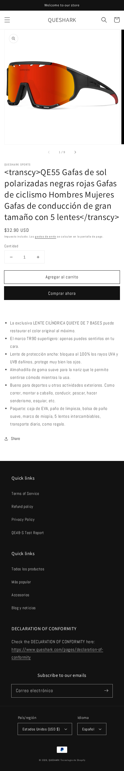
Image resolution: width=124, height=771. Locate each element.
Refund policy (22, 506)
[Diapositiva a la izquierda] (49, 152)
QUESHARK (54, 760)
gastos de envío (45, 236)
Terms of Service (25, 493)
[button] (7, 20)
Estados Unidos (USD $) (41, 729)
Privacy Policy (23, 519)
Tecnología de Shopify (73, 760)
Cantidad (11, 246)
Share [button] (15, 438)
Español (88, 729)
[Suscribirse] (106, 690)
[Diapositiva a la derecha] (75, 152)
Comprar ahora (62, 293)
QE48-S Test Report (28, 532)
